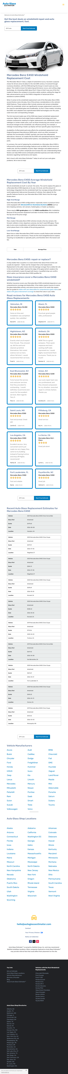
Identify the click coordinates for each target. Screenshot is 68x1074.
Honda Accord (40, 979)
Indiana (10, 849)
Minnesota (53, 858)
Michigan (32, 858)
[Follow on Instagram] (37, 941)
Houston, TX (11, 1028)
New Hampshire (14, 870)
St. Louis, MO (11, 1064)
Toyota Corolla (40, 998)
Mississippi (32, 862)
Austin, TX (10, 1011)
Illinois (51, 845)
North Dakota (33, 866)
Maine (9, 858)
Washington (12, 896)
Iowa (9, 845)
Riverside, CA (11, 1047)
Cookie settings (5, 1072)
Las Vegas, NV (11, 1032)
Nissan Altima (40, 994)
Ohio (50, 874)
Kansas (31, 849)
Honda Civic (39, 982)
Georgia (31, 841)
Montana (52, 862)
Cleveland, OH (11, 1019)
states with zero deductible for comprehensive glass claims (38, 289)
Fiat (50, 758)
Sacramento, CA (12, 1049)
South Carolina (55, 883)
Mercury (31, 784)
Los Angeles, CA (12, 1034)
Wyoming (11, 900)
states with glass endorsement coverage (20, 291)
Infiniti (9, 771)
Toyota (51, 805)
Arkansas (52, 828)
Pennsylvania (54, 879)
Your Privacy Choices (32, 932)
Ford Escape (40, 975)
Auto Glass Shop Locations (16, 973)
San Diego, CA (11, 1055)
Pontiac (31, 792)
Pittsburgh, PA (11, 1043)
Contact (28, 928)
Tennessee (32, 887)
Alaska (10, 828)
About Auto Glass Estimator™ (16, 982)
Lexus (9, 779)
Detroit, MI (10, 1026)
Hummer (32, 767)
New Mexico (53, 870)
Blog (8, 979)
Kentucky (52, 849)
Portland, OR (11, 1045)
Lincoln (31, 779)
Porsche (52, 792)
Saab (30, 796)
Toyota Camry (40, 996)
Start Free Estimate (29, 28)
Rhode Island (33, 883)
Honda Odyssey (41, 986)
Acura (9, 750)
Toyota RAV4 (40, 1000)
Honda (10, 767)
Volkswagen (12, 809)
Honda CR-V (40, 984)
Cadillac (31, 754)
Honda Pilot (39, 988)
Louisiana (11, 853)
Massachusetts (34, 853)
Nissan (31, 788)
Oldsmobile (53, 788)
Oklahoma (11, 879)
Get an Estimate (12, 971)
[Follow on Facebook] (30, 941)
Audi (30, 750)
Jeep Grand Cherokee (43, 990)
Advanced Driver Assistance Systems (34, 205)
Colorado (52, 832)
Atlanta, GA (10, 1009)
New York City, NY (12, 1036)
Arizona (10, 832)
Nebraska (52, 866)
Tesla (30, 805)
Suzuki (10, 805)
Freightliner (33, 762)
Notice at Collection (31, 937)
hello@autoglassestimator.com (34, 924)
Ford (9, 762)
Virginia (31, 891)
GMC (50, 762)
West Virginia (54, 896)
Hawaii (51, 841)
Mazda (51, 779)
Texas (51, 887)
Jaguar (51, 771)
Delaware (52, 836)
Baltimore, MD (11, 1013)
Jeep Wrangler (40, 992)
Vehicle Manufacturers (14, 975)
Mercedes (11, 784)
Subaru (51, 800)
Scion (9, 800)
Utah (9, 891)
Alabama (32, 828)
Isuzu (30, 771)
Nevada (10, 874)
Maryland (52, 853)
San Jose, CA (11, 1059)
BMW (50, 750)
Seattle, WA (10, 1061)
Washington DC (34, 836)
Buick (9, 754)
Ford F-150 (39, 977)
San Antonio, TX (12, 1053)
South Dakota (13, 887)
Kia (29, 775)
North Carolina (13, 866)
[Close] (25, 1070)
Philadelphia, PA (12, 1040)
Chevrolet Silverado (42, 973)
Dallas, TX (10, 1021)
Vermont (52, 891)
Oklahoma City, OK (13, 1038)
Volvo (30, 809)
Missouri (10, 862)
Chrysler (10, 758)
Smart (30, 800)
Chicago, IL (10, 1015)
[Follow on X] (34, 941)
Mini (50, 784)
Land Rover (53, 775)
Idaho (30, 845)
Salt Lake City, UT (12, 1051)
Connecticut (12, 836)
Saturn (51, 796)
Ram (9, 796)
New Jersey (33, 870)
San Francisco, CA (13, 1057)
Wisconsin (32, 896)
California (32, 832)
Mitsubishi (11, 788)
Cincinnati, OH (11, 1017)
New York (32, 874)
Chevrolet (52, 754)
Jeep (9, 775)
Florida (10, 841)
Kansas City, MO (12, 1030)
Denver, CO (10, 1024)
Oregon (31, 879)
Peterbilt (11, 792)
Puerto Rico (12, 883)
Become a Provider (13, 977)
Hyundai (52, 767)
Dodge (30, 758)
